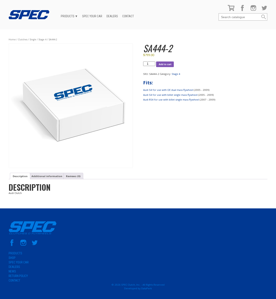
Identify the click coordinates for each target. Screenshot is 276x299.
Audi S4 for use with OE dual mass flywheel (168, 89)
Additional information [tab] (46, 176)
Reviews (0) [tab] (73, 176)
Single (33, 39)
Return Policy (18, 276)
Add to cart (165, 64)
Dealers (112, 16)
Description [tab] (20, 176)
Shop (12, 258)
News (12, 271)
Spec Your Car (92, 16)
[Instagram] (253, 10)
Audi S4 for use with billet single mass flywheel (170, 94)
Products (67, 16)
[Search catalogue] (239, 17)
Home (12, 39)
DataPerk (146, 288)
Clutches (22, 39)
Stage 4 (42, 39)
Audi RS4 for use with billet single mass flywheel (171, 99)
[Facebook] (242, 10)
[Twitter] (264, 10)
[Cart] (231, 10)
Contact (128, 16)
